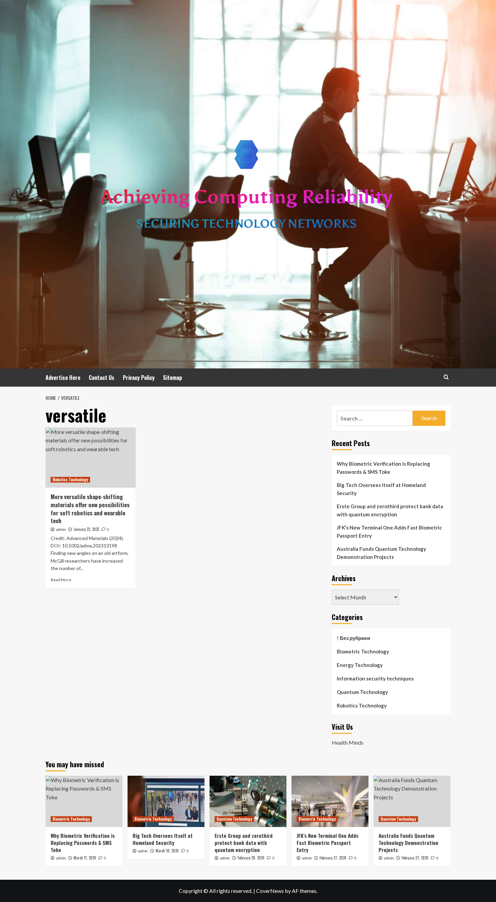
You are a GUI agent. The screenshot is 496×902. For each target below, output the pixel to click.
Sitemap (172, 377)
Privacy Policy (139, 377)
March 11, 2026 (85, 857)
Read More (61, 579)
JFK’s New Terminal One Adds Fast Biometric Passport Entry (389, 531)
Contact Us (101, 377)
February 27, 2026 (333, 857)
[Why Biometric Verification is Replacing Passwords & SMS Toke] (84, 801)
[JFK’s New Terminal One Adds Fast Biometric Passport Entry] (330, 801)
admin (61, 529)
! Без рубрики (353, 638)
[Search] (446, 377)
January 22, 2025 (86, 529)
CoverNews (270, 890)
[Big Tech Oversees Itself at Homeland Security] (166, 801)
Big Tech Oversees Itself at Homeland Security (381, 489)
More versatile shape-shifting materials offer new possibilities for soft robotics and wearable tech (90, 508)
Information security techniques (375, 678)
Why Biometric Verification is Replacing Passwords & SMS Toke (383, 468)
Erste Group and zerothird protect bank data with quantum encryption (390, 510)
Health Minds (347, 742)
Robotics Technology (70, 479)
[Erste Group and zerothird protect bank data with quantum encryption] (248, 801)
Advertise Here (63, 377)
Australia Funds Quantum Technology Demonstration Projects (381, 553)
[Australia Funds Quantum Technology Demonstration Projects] (412, 801)
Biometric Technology (363, 651)
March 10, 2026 (167, 850)
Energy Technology (360, 665)
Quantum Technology (362, 692)
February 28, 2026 (251, 857)
